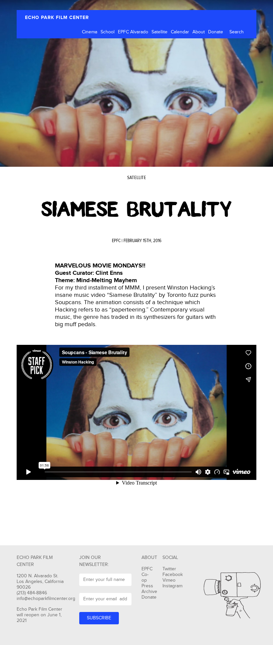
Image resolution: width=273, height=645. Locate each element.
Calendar (180, 32)
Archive (149, 591)
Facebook (172, 574)
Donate (215, 32)
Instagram (172, 586)
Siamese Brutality (136, 209)
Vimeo (168, 580)
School (108, 32)
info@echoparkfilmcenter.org (46, 598)
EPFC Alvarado (133, 32)
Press (147, 586)
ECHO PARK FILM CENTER (57, 17)
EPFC (116, 240)
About (198, 32)
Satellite (159, 32)
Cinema (89, 32)
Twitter (169, 569)
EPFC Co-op (146, 574)
